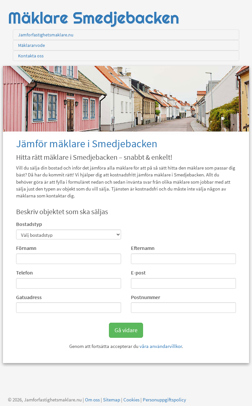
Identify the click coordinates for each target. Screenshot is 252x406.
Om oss (92, 399)
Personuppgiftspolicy (164, 399)
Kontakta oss (31, 56)
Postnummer (145, 297)
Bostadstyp (29, 224)
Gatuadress (29, 297)
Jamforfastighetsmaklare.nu (46, 35)
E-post (138, 272)
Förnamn (26, 248)
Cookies (131, 399)
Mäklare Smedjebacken (93, 18)
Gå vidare (126, 330)
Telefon (24, 272)
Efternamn (143, 248)
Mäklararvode (31, 45)
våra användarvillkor (160, 346)
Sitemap (111, 399)
